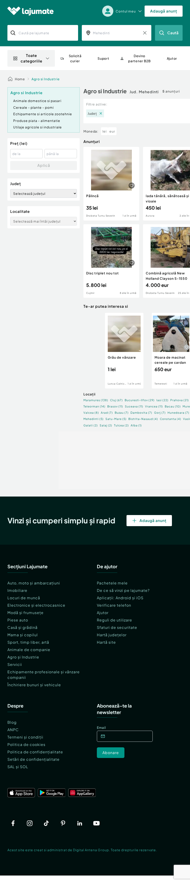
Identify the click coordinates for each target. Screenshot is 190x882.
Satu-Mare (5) (116, 419)
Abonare (110, 752)
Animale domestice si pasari (37, 101)
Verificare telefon (114, 605)
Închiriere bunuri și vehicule (34, 684)
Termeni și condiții (25, 737)
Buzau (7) (122, 412)
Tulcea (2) (121, 425)
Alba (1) (136, 425)
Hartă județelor (112, 634)
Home (20, 79)
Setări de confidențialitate (33, 759)
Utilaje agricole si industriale (37, 127)
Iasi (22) (162, 400)
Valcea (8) (91, 412)
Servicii (14, 664)
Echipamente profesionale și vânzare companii (43, 674)
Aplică (43, 165)
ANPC (13, 729)
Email (101, 727)
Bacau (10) (173, 406)
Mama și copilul (22, 634)
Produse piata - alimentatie (36, 120)
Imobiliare (17, 590)
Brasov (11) (115, 406)
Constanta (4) (170, 419)
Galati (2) (90, 425)
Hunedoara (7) (178, 412)
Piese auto (17, 620)
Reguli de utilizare (114, 620)
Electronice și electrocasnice (36, 605)
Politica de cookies (26, 744)
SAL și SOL (17, 766)
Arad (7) (107, 412)
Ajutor (102, 612)
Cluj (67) (116, 400)
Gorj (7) (160, 412)
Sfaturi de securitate (117, 627)
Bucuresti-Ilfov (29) (140, 400)
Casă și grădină (22, 627)
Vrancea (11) (154, 406)
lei (104, 131)
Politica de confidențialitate (35, 751)
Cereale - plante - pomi (33, 107)
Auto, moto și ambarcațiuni (33, 583)
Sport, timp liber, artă (28, 642)
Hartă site (106, 642)
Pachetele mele (112, 583)
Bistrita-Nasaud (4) (143, 419)
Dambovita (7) (141, 412)
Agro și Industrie (23, 657)
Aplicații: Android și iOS (120, 597)
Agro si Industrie (46, 79)
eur (112, 131)
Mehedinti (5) (93, 419)
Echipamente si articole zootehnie (42, 114)
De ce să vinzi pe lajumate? (123, 590)
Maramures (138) (95, 400)
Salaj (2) (106, 425)
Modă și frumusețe (25, 612)
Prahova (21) (179, 400)
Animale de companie (28, 649)
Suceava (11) (134, 406)
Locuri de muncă (23, 597)
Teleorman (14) (94, 406)
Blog (12, 722)
